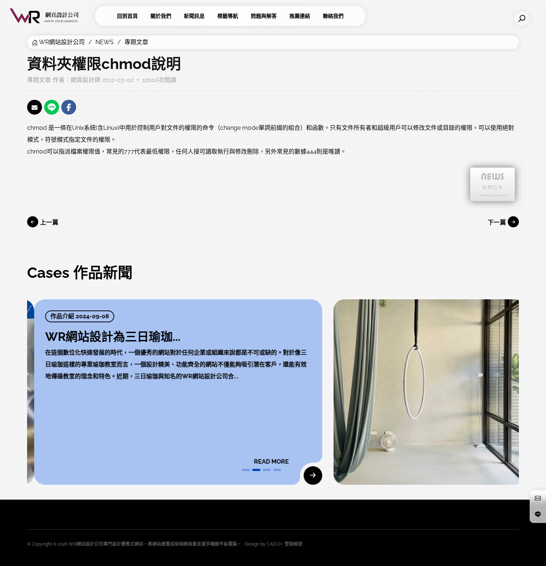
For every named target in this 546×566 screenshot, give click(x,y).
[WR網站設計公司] (50, 16)
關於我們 (160, 16)
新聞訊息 (194, 16)
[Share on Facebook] (68, 107)
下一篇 (498, 222)
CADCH (274, 544)
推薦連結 (299, 16)
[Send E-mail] (34, 107)
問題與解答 (264, 16)
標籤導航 (227, 16)
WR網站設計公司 (62, 42)
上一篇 (48, 222)
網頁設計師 (85, 79)
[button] (246, 470)
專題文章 (136, 42)
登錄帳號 (293, 544)
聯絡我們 (333, 16)
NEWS (104, 42)
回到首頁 (127, 16)
